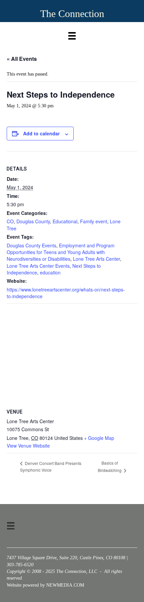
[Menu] (72, 34)
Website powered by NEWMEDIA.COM (45, 585)
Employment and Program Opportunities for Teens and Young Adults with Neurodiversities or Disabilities (61, 252)
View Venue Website (28, 445)
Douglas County (33, 221)
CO (10, 221)
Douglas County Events (31, 245)
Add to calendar (41, 133)
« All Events (22, 59)
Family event (93, 221)
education (50, 272)
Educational (65, 221)
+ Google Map (99, 438)
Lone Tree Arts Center (96, 258)
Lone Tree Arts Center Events (38, 265)
